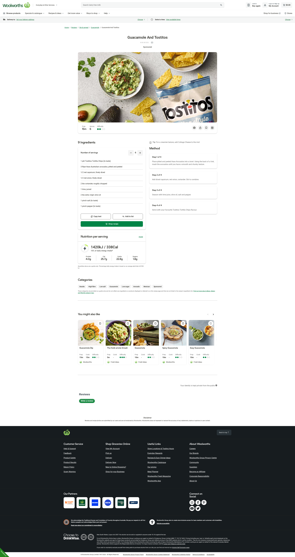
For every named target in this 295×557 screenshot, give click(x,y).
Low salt (103, 286)
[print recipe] (194, 127)
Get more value (74, 13)
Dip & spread (83, 27)
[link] (147, 42)
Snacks (82, 286)
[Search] (221, 5)
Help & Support (70, 449)
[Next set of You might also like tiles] (213, 314)
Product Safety (70, 458)
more (141, 237)
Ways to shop (91, 13)
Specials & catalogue (33, 13)
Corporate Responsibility (199, 476)
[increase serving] (140, 153)
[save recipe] (206, 127)
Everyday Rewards (155, 453)
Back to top (223, 432)
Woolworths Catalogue (157, 462)
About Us (193, 481)
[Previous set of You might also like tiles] (208, 314)
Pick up (109, 453)
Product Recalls (70, 462)
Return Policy (69, 467)
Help (106, 13)
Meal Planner (153, 472)
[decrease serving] (131, 153)
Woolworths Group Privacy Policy (133, 554)
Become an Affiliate (197, 472)
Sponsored (147, 47)
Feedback (67, 453)
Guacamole (95, 27)
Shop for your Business (115, 472)
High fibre (92, 286)
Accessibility (210, 554)
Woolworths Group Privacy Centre (203, 458)
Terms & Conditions (198, 554)
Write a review (88, 401)
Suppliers (193, 467)
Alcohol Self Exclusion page (180, 547)
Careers (192, 449)
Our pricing (152, 467)
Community (194, 462)
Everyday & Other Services (45, 5)
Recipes (74, 27)
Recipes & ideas (55, 13)
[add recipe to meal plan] (212, 127)
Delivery (109, 458)
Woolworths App (154, 481)
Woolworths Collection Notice (181, 554)
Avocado (136, 286)
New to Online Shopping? (116, 467)
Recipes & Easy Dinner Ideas (159, 458)
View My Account (113, 449)
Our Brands (194, 453)
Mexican (147, 286)
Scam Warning (70, 472)
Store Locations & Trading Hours (161, 449)
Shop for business (271, 13)
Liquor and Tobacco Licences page (174, 544)
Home (67, 27)
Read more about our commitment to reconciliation (86, 525)
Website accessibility (163, 523)
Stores (289, 13)
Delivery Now (111, 462)
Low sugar (125, 286)
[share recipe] (200, 127)
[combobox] (152, 5)
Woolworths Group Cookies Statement (158, 554)
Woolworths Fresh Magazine (159, 476)
